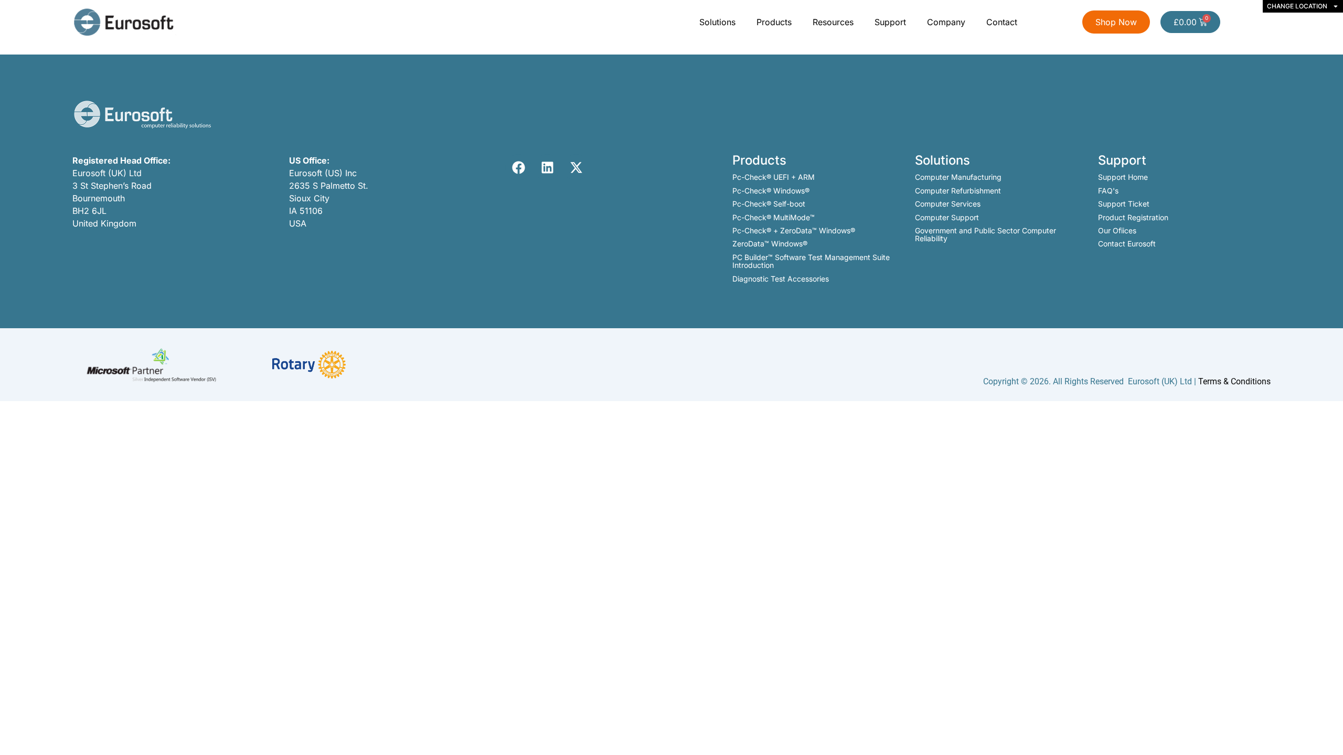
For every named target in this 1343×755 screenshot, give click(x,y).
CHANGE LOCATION (1297, 6)
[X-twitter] (576, 167)
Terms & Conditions (1234, 381)
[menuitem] (718, 22)
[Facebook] (518, 167)
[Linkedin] (547, 167)
